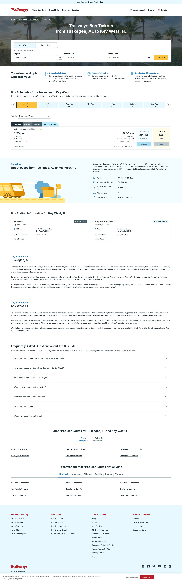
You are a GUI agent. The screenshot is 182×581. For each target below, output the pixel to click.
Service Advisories (140, 522)
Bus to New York (17, 518)
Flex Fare (161, 131)
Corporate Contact (140, 530)
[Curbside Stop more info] (166, 221)
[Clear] (55, 57)
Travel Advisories (95, 2)
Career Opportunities (100, 534)
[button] (13, 105)
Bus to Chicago (16, 530)
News (94, 522)
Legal (94, 556)
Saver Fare (142, 131)
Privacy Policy (98, 553)
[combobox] (36, 57)
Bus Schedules (57, 518)
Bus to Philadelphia (18, 534)
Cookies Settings (132, 577)
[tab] (83, 439)
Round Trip (45, 45)
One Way (23, 45)
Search (161, 57)
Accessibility (97, 537)
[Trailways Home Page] (20, 10)
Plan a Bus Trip (39, 10)
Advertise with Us (99, 541)
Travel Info (54, 10)
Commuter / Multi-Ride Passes (63, 534)
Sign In (151, 10)
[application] (91, 137)
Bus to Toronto (16, 526)
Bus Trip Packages (58, 526)
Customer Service (70, 10)
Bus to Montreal (16, 522)
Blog (94, 518)
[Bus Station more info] (85, 221)
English (164, 10)
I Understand (147, 577)
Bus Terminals (57, 522)
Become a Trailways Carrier (103, 545)
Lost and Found (139, 526)
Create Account (137, 10)
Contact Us (137, 518)
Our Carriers (97, 526)
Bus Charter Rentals (59, 530)
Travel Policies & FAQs (101, 549)
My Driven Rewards (100, 530)
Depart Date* (113, 54)
